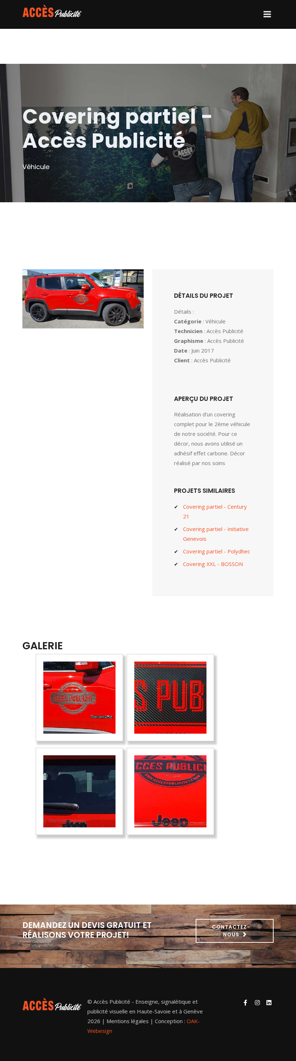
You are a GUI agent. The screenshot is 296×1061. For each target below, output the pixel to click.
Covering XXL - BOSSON (213, 563)
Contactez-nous (231, 930)
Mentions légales (127, 1021)
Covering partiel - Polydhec (216, 551)
